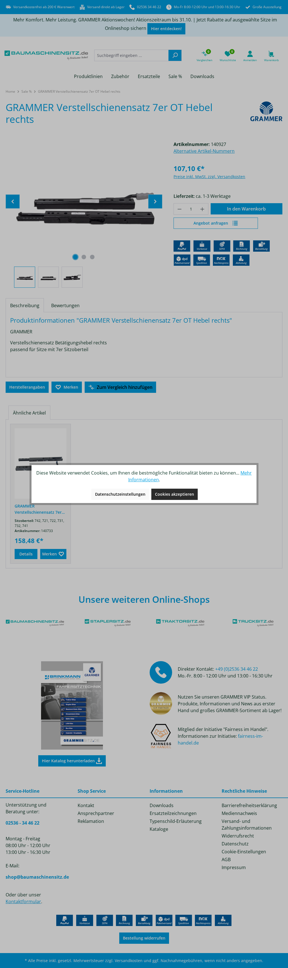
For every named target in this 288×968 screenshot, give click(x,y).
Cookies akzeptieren (174, 494)
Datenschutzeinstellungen (120, 494)
